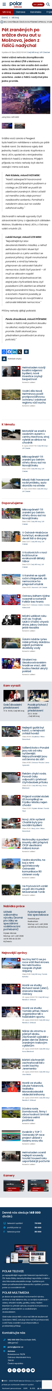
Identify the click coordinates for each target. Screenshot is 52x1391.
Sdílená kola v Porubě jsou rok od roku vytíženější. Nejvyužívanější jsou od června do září (35, 753)
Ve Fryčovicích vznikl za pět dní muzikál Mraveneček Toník (35, 889)
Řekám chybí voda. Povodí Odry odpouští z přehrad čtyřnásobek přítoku (35, 778)
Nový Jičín (35, 828)
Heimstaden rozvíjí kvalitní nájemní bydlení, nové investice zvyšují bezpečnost (33, 373)
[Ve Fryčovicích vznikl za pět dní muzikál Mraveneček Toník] (11, 890)
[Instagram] (14, 1370)
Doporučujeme (12, 503)
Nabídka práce (14, 906)
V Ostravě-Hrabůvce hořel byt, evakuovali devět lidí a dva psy (35, 535)
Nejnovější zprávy (14, 953)
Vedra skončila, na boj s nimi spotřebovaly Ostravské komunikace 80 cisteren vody (33, 867)
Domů (5, 17)
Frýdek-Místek (37, 808)
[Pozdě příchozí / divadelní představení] (38, 696)
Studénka (35, 737)
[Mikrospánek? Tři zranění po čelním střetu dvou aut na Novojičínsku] (11, 460)
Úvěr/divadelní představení (12, 706)
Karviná (35, 587)
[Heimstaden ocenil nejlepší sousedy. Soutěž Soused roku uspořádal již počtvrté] (11, 1156)
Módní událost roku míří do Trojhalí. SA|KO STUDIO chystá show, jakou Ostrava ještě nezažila (35, 621)
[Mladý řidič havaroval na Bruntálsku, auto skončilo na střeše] (11, 483)
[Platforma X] (19, 1370)
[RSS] (28, 1370)
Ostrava (20, 12)
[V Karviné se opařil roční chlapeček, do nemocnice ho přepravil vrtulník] (11, 579)
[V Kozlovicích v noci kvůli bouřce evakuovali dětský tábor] (11, 556)
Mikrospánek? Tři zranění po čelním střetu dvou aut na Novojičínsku (34, 461)
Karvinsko (35, 12)
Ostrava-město (37, 605)
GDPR (25, 1388)
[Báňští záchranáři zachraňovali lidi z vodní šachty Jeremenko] (11, 1063)
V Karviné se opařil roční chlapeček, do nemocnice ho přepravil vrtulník (34, 580)
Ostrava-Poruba (38, 763)
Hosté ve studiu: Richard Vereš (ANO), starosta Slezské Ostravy (35, 989)
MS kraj (7, 12)
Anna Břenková (28, 1051)
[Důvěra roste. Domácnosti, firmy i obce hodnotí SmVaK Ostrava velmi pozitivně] (11, 1112)
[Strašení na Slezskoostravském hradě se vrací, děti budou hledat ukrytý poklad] (11, 663)
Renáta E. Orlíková (29, 1000)
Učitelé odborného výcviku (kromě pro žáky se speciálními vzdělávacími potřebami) (13, 920)
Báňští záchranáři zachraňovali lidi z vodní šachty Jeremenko (33, 1064)
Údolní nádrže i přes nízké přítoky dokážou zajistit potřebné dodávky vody (36, 643)
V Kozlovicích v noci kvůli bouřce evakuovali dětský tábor (34, 557)
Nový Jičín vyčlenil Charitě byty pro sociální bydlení (33, 822)
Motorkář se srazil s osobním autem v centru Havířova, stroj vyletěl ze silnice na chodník (35, 436)
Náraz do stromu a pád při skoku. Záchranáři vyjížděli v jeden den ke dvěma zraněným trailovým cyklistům (35, 1038)
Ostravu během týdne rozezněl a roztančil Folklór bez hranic (36, 598)
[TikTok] (24, 1370)
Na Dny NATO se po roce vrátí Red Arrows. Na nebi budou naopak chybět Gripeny (35, 965)
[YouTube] (33, 1370)
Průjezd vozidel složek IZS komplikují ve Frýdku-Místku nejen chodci (35, 801)
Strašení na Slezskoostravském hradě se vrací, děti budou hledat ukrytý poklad (35, 665)
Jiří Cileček (45, 52)
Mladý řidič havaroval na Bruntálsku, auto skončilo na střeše (35, 482)
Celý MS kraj (42, 446)
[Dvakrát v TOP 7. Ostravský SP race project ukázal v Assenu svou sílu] (11, 1135)
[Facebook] (10, 1370)
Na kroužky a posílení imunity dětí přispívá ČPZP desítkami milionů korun (35, 844)
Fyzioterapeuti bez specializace (38, 913)
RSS (33, 1388)
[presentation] (4, 104)
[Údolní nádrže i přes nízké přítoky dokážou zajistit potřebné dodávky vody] (11, 643)
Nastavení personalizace (11, 1388)
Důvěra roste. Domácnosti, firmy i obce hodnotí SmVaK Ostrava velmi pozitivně (35, 1114)
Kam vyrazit (12, 686)
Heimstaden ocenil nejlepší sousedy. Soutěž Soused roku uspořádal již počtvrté (36, 1157)
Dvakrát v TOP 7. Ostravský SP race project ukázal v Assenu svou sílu (33, 1136)
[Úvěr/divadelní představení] (13, 696)
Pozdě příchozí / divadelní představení (38, 707)
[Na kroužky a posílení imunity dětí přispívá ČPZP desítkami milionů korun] (11, 843)
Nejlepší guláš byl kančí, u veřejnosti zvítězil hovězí (33, 730)
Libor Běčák (26, 1074)
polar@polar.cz (15, 1347)
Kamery (9, 1175)
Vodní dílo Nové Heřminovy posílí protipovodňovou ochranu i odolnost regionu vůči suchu (34, 396)
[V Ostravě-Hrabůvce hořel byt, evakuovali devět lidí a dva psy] (11, 536)
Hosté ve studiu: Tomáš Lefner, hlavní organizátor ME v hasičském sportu (35, 1012)
